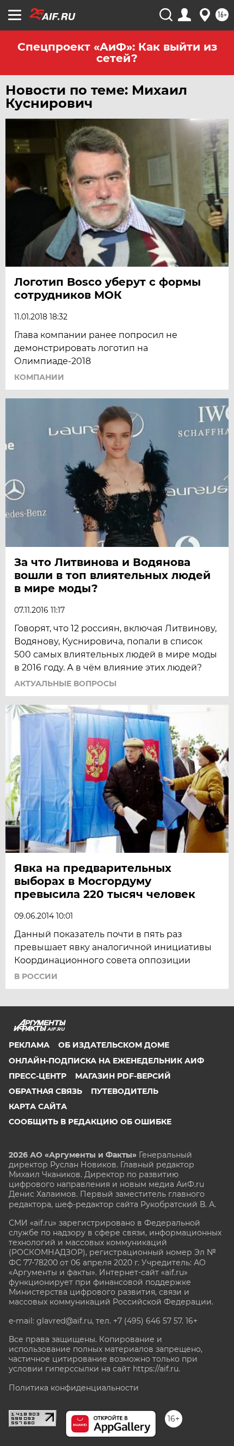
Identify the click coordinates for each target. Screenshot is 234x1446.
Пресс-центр (37, 1076)
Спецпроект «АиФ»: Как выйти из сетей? (117, 52)
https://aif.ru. (156, 1369)
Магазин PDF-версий (123, 1076)
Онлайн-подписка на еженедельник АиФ (106, 1061)
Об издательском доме (113, 1045)
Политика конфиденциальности (74, 1388)
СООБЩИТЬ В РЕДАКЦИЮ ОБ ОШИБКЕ (90, 1122)
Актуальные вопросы (65, 683)
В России (36, 976)
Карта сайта (38, 1106)
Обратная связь (45, 1091)
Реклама (29, 1045)
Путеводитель (124, 1091)
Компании (39, 377)
